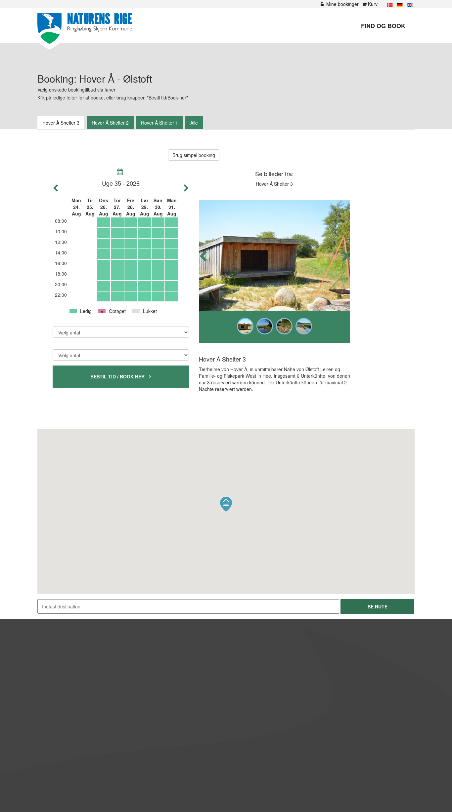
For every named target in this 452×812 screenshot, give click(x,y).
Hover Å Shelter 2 (110, 122)
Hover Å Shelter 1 (159, 122)
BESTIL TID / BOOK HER (120, 376)
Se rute (377, 606)
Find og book (383, 25)
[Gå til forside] (84, 29)
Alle (194, 122)
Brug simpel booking (193, 155)
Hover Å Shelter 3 (60, 122)
